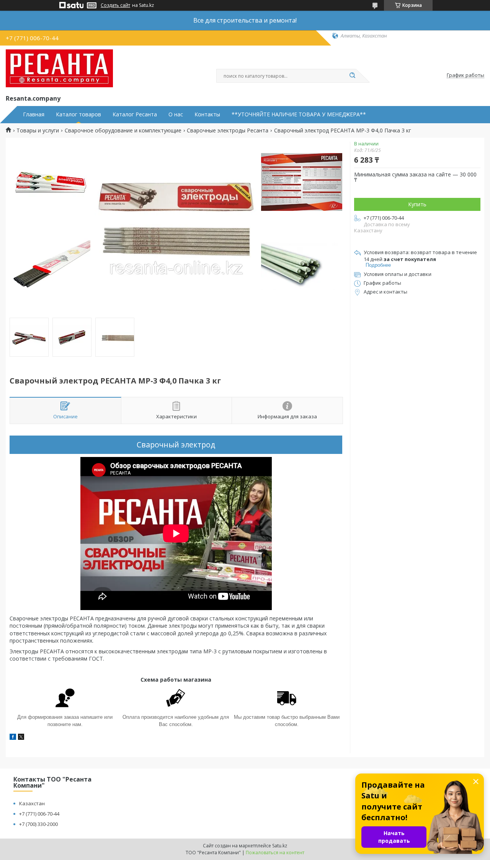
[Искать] (352, 76)
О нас (175, 114)
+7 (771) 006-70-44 (39, 813)
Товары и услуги (37, 130)
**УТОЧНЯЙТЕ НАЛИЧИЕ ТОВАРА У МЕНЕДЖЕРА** (299, 114)
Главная (33, 114)
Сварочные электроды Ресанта (227, 130)
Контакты (207, 114)
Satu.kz (279, 845)
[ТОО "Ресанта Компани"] (59, 68)
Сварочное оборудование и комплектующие (123, 130)
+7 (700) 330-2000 (38, 824)
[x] (21, 737)
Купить (417, 204)
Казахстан (32, 803)
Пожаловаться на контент (275, 852)
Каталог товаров (78, 114)
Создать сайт (115, 5)
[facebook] (13, 737)
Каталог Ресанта (135, 114)
